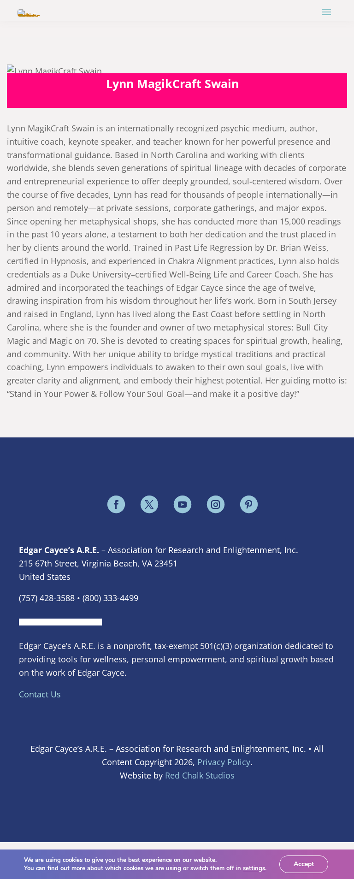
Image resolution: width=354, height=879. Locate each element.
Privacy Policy (223, 761)
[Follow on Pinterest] (249, 504)
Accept (304, 864)
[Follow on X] (149, 504)
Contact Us (40, 694)
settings (254, 868)
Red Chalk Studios (200, 775)
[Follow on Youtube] (182, 504)
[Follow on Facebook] (116, 504)
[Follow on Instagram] (215, 504)
